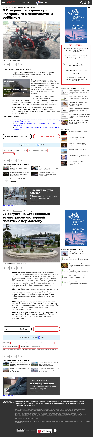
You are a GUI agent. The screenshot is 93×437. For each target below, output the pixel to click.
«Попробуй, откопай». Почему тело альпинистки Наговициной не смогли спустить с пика (79, 253)
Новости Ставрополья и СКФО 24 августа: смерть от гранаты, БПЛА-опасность (19, 370)
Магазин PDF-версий (52, 401)
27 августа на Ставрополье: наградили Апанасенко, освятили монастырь (76, 79)
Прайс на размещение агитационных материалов (49, 403)
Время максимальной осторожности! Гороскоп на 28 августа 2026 (75, 64)
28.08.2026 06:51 (7, 211)
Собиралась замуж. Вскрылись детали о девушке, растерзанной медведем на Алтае (78, 259)
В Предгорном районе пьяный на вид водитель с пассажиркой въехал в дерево (19, 174)
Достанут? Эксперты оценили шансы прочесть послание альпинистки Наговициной (79, 271)
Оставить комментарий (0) (46, 136)
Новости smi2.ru (9, 205)
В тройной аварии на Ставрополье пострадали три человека (18, 168)
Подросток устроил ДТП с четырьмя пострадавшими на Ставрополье (47, 174)
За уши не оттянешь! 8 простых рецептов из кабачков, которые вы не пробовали (79, 265)
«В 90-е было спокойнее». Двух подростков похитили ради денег (78, 97)
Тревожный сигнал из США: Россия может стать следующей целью (79, 150)
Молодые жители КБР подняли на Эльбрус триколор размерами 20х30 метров (49, 370)
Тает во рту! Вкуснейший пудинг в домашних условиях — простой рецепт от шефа (79, 122)
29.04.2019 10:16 (7, 7)
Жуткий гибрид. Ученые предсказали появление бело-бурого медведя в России (79, 116)
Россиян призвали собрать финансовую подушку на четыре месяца (78, 163)
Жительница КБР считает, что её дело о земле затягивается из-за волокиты (76, 72)
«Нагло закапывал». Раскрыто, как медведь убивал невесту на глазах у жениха (79, 92)
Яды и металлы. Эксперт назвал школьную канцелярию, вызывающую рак (78, 104)
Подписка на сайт (20, 403)
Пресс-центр (34, 401)
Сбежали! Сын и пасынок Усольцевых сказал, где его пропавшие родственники (79, 277)
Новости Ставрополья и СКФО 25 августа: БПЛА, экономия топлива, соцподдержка (48, 364)
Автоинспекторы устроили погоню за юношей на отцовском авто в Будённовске (48, 168)
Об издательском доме (22, 401)
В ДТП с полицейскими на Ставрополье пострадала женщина (17, 180)
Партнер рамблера (30, 430)
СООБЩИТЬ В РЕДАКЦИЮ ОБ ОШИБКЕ (25, 405)
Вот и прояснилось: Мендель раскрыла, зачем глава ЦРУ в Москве (79, 144)
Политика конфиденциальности (75, 403)
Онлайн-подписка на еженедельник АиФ (72, 401)
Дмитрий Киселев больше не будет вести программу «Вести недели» (79, 156)
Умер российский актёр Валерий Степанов (78, 132)
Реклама (42, 401)
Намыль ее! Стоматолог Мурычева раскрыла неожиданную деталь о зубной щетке (79, 283)
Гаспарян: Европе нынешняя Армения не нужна (77, 138)
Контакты (30, 403)
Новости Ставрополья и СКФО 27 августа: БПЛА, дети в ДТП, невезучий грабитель (76, 57)
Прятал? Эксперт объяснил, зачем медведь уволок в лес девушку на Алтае (79, 110)
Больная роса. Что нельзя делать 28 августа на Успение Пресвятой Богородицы (76, 50)
